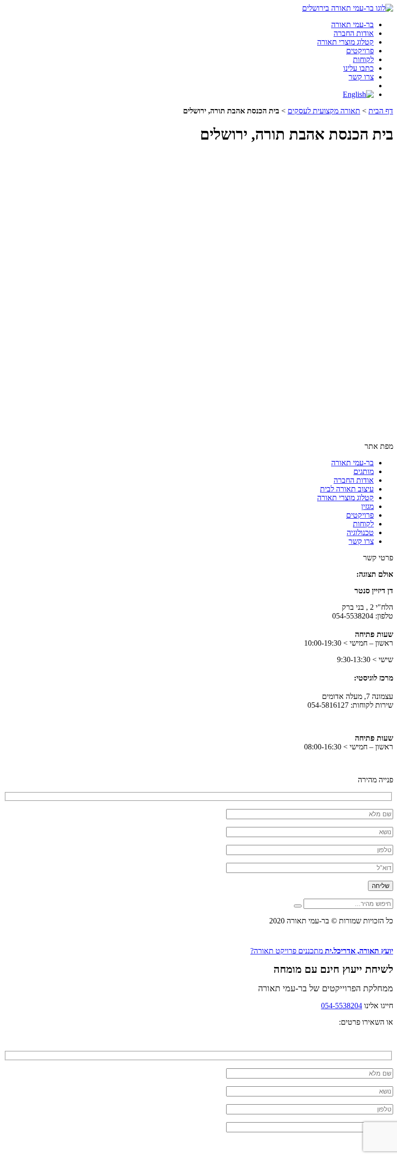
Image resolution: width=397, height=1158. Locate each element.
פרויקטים (360, 51)
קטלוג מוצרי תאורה (345, 42)
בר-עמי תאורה (352, 24)
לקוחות (363, 59)
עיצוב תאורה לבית (347, 489)
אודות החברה (354, 33)
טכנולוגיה (360, 532)
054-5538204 (341, 1005)
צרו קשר (361, 77)
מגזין (367, 506)
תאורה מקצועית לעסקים (324, 111)
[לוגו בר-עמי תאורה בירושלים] (347, 8)
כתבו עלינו (358, 68)
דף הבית (380, 111)
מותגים (363, 471)
